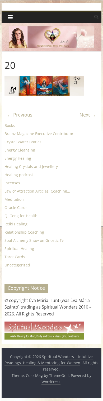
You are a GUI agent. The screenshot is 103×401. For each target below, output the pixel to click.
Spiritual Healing (19, 248)
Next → (87, 115)
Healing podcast (18, 174)
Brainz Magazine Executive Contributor (38, 133)
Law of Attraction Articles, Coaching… (37, 191)
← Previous (19, 115)
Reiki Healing (15, 223)
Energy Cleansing (19, 150)
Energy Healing (17, 158)
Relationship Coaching (24, 232)
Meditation (14, 199)
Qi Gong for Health (21, 215)
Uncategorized (17, 265)
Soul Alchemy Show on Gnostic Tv (34, 240)
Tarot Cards (14, 256)
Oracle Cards (15, 207)
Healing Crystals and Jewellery (31, 166)
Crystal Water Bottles (22, 141)
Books (9, 125)
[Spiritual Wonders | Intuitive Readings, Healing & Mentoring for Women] (51, 26)
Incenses (12, 182)
